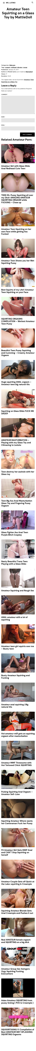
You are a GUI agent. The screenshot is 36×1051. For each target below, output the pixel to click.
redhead (13, 67)
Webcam (12, 65)
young (25, 67)
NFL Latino (10, 3)
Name (3, 117)
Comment (4, 94)
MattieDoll (29, 72)
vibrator (20, 67)
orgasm (7, 67)
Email (3, 125)
